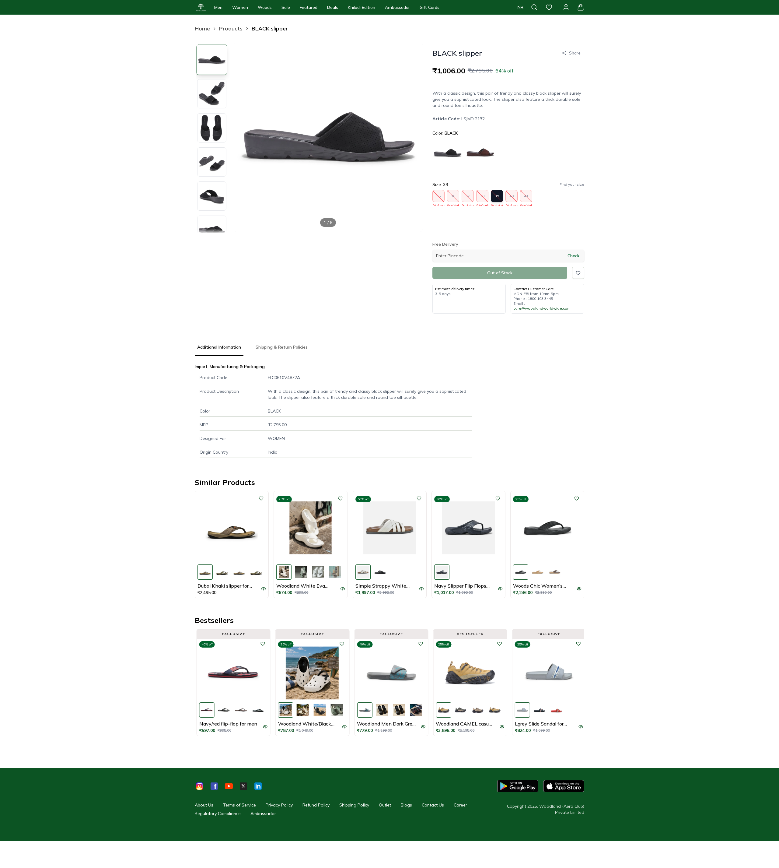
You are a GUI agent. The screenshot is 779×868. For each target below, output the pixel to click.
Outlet (385, 805)
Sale (285, 7)
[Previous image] (243, 137)
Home (202, 28)
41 (526, 198)
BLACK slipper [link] (270, 28)
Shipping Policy (354, 805)
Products (231, 28)
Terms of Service (239, 805)
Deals (332, 7)
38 (482, 198)
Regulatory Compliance (218, 813)
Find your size (572, 184)
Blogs (406, 805)
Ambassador (397, 7)
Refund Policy (316, 805)
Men (218, 7)
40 (512, 198)
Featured (308, 7)
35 (439, 198)
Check (573, 255)
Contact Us (433, 805)
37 (468, 198)
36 (453, 198)
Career (460, 805)
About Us (204, 805)
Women (240, 7)
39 (497, 198)
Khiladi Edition (361, 7)
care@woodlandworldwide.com (542, 308)
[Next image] (413, 137)
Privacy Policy (279, 805)
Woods (265, 7)
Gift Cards (429, 7)
